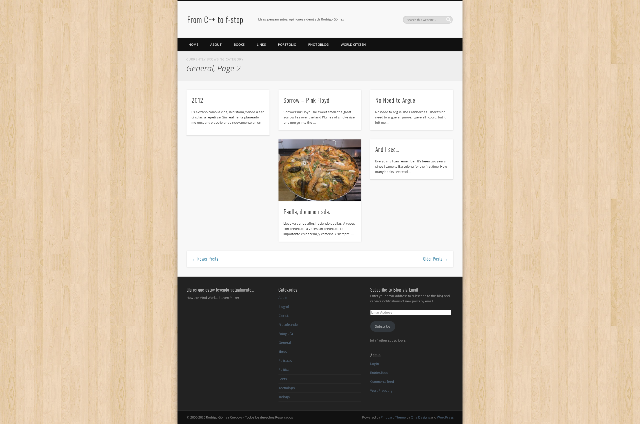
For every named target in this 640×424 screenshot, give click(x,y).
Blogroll (284, 306)
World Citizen (353, 44)
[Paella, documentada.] (320, 170)
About (216, 44)
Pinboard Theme (393, 417)
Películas (285, 360)
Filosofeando (288, 324)
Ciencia (284, 315)
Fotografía (285, 333)
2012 (197, 99)
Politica (283, 369)
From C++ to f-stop (215, 19)
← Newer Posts (205, 259)
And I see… (387, 149)
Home (193, 44)
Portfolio (287, 44)
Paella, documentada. (307, 211)
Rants (282, 379)
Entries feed (379, 372)
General (284, 342)
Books (239, 44)
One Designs (420, 417)
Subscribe (382, 326)
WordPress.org (381, 390)
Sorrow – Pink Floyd (307, 99)
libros (282, 351)
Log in (374, 363)
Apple (282, 297)
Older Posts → (435, 259)
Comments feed (382, 381)
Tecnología (286, 388)
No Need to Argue (395, 99)
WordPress (445, 417)
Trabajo (284, 397)
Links (261, 44)
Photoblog (318, 44)
